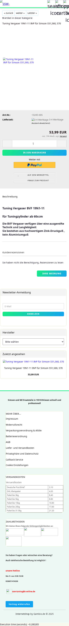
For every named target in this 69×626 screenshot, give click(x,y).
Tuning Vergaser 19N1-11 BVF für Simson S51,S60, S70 (33, 368)
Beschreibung (9, 196)
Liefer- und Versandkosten (20, 447)
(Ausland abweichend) (41, 123)
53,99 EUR (33, 374)
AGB (8, 442)
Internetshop (23, 613)
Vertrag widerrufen (19, 604)
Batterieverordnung (16, 436)
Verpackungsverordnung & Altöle (24, 430)
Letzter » (32, 12)
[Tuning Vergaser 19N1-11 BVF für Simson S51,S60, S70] (18, 61)
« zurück (8, 12)
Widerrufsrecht (14, 424)
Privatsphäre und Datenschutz (22, 453)
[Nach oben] (9, 621)
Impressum (12, 418)
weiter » (20, 12)
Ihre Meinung (51, 273)
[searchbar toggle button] (51, 4)
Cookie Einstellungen (17, 465)
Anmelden (33, 314)
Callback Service (14, 459)
